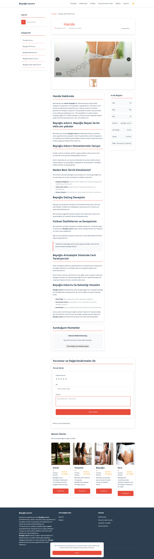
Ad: (57, 384)
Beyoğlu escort (27, 3)
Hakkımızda (83, 3)
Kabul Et (77, 553)
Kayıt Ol (126, 3)
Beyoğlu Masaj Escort (30, 52)
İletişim (118, 3)
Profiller (93, 3)
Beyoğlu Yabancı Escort (30, 59)
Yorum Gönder (93, 412)
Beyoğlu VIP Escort (29, 46)
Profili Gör (60, 491)
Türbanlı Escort (28, 40)
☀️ (133, 4)
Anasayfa (73, 3)
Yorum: (58, 394)
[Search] (23, 22)
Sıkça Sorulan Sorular (105, 3)
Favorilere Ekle (125, 28)
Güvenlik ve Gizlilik (104, 523)
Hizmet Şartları (103, 526)
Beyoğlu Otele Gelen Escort (32, 65)
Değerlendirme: (61, 375)
